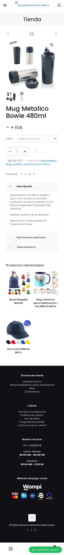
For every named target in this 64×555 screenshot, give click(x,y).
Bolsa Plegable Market (18, 301)
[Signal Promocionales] (32, 5)
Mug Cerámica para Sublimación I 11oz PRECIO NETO (45, 303)
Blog (32, 388)
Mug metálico (49, 160)
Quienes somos (32, 381)
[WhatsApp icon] (27, 530)
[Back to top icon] (32, 518)
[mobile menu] (59, 5)
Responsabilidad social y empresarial (32, 385)
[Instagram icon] (35, 530)
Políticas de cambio (32, 415)
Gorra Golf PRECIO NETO (18, 350)
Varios (46, 164)
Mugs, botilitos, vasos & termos (23, 164)
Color (9, 138)
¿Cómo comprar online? (32, 425)
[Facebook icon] (31, 530)
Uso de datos (32, 418)
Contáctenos (32, 391)
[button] (51, 44)
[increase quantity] (25, 151)
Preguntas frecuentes (32, 422)
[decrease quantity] (10, 151)
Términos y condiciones (32, 411)
